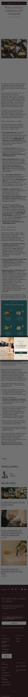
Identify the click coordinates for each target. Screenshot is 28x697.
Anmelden (21, 352)
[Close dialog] (26, 338)
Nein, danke (21, 355)
